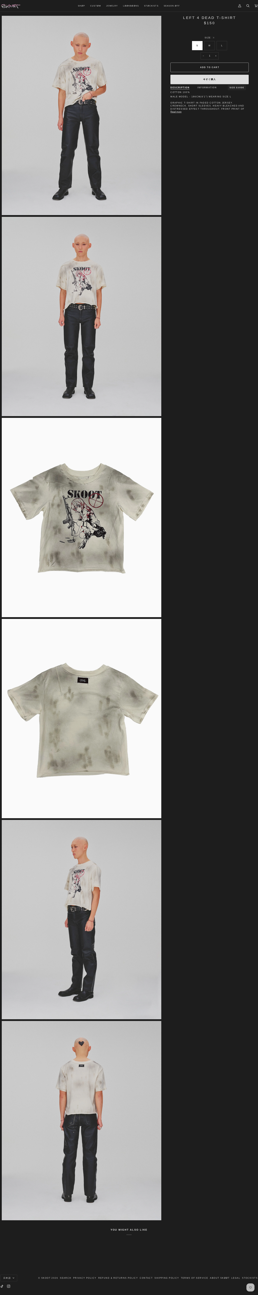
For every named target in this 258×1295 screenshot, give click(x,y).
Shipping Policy (166, 1278)
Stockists (250, 1278)
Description (180, 87)
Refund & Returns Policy (118, 1278)
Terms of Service (194, 1278)
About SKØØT (220, 1278)
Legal (235, 1278)
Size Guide (237, 87)
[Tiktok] (2, 1286)
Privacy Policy (85, 1278)
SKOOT (46, 1278)
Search (65, 1278)
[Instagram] (8, 1286)
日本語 (7, 1278)
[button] (81, 6)
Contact (146, 1278)
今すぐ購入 (209, 79)
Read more (175, 112)
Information (207, 87)
